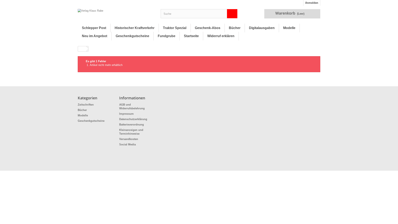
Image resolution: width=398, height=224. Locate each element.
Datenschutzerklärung (133, 119)
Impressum (126, 113)
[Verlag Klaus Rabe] (116, 15)
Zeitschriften (86, 104)
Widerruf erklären (220, 36)
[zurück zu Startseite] (82, 48)
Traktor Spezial (174, 28)
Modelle (289, 28)
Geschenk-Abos (207, 28)
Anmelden (311, 2)
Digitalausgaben (262, 28)
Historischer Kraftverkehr (134, 28)
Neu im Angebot (94, 36)
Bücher (234, 28)
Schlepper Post (94, 28)
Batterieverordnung (131, 124)
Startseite (191, 36)
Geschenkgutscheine (132, 36)
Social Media (127, 144)
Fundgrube (166, 36)
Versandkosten (128, 139)
